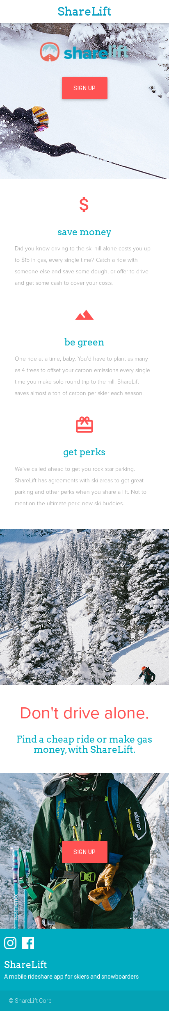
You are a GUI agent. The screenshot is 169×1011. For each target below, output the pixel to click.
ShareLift (84, 11)
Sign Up (84, 88)
